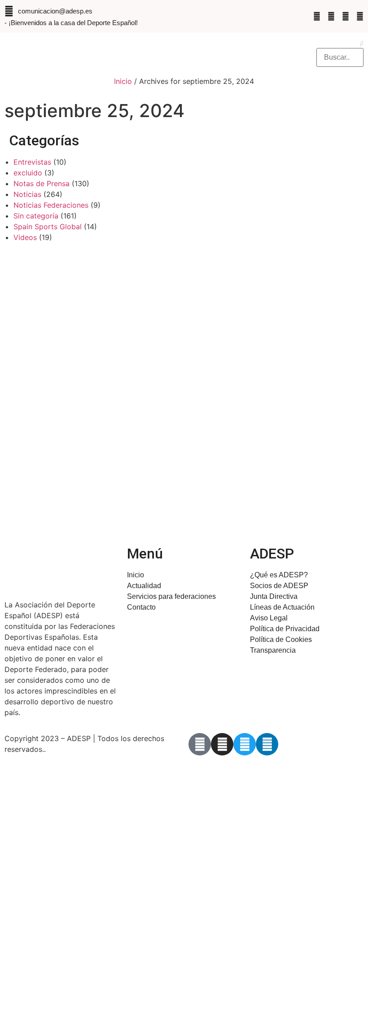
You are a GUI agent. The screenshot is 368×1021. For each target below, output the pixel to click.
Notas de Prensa (41, 183)
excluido (27, 172)
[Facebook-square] (316, 16)
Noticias (27, 194)
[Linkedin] (360, 16)
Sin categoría (35, 215)
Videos (25, 237)
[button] (211, 51)
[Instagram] (331, 16)
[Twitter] (345, 16)
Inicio (123, 81)
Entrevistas (32, 161)
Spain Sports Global (47, 226)
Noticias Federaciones (50, 205)
